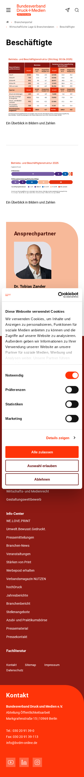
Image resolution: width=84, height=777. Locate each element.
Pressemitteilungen (20, 537)
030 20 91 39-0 (23, 731)
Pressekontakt (16, 637)
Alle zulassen (42, 452)
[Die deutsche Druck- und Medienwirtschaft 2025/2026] (42, 88)
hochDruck (14, 587)
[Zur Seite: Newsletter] (68, 10)
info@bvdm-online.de (21, 743)
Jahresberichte (17, 595)
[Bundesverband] (7, 22)
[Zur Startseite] (31, 10)
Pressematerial (17, 629)
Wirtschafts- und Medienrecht (27, 491)
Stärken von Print (18, 562)
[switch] (72, 390)
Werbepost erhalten (20, 571)
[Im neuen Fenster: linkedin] (24, 762)
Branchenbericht (18, 604)
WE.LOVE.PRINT (18, 521)
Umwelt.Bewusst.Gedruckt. (26, 529)
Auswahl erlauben (42, 466)
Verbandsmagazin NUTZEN (26, 579)
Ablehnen (42, 479)
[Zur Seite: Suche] (77, 10)
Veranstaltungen (18, 554)
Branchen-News (17, 546)
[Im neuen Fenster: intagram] (37, 762)
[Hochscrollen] (73, 767)
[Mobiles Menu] (8, 10)
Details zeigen (57, 438)
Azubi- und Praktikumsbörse (26, 620)
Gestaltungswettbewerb (23, 500)
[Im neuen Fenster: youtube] (10, 762)
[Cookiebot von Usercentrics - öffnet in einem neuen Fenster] (59, 295)
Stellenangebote (18, 612)
